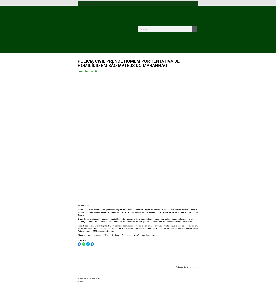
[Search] (194, 29)
